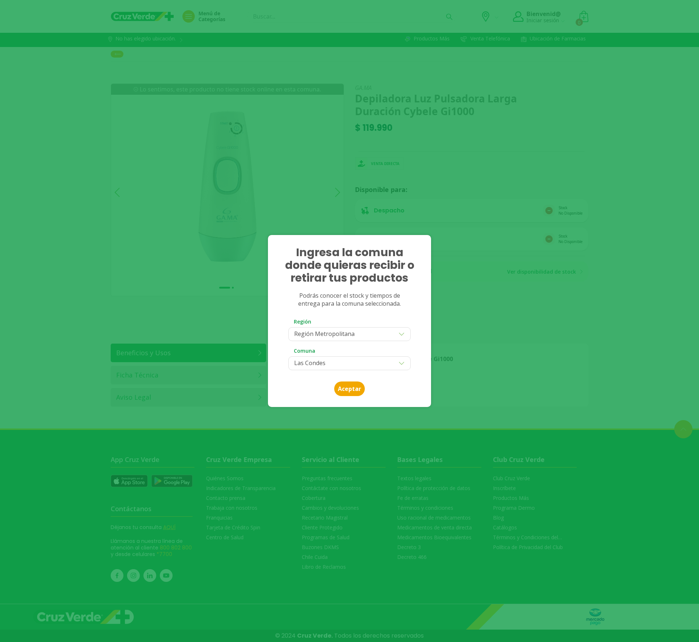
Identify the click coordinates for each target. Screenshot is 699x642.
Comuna (304, 350)
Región (302, 321)
